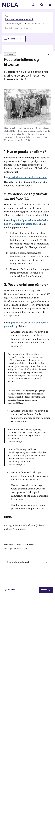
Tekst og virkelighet (13, 23)
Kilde (8, 517)
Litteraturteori (34, 23)
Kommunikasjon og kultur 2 (19, 18)
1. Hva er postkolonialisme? (25, 151)
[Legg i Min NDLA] (48, 54)
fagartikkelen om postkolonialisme (27, 177)
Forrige (11, 589)
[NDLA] (10, 5)
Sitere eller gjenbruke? (18, 562)
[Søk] (42, 5)
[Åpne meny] (50, 5)
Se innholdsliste (16, 38)
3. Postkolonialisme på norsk (26, 284)
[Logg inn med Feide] (33, 5)
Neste (44, 589)
